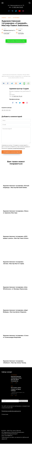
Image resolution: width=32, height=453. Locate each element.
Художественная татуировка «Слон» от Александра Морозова (16, 336)
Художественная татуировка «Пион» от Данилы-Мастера (16, 212)
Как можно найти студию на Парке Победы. (16, 389)
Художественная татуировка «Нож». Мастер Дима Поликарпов (16, 379)
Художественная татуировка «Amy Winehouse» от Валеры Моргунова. (15, 288)
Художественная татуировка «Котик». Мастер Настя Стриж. (13, 262)
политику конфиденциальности (16, 148)
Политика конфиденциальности (11, 411)
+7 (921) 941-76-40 (17, 7)
